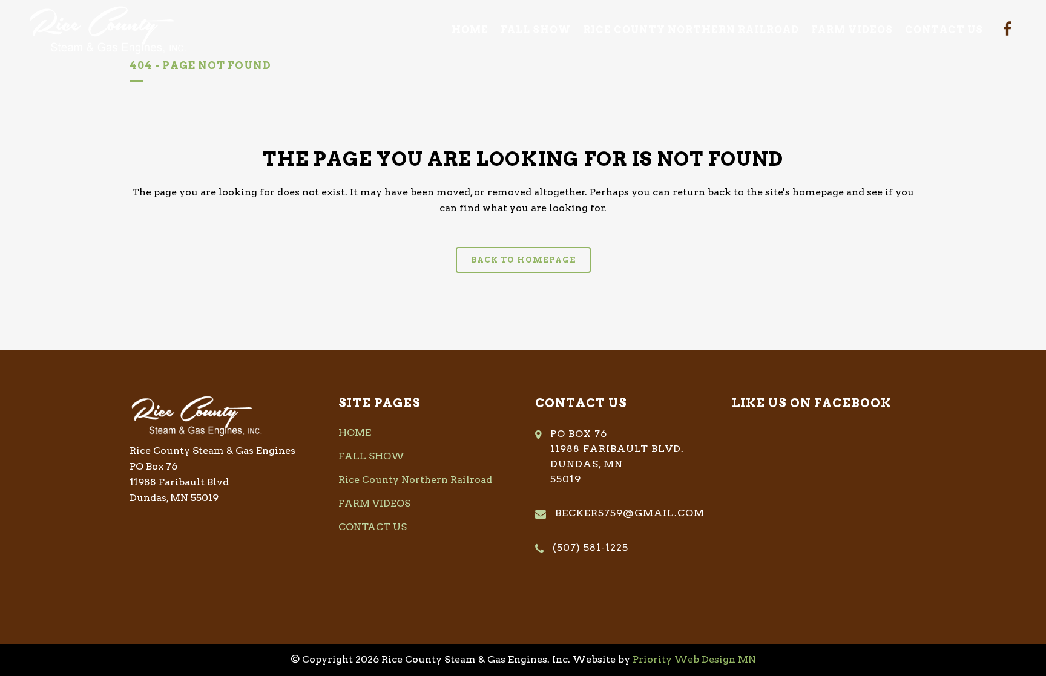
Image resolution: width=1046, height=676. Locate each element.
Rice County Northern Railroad (415, 479)
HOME (354, 432)
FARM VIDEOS (374, 503)
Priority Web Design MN (694, 659)
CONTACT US (372, 527)
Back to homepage (523, 259)
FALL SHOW (371, 456)
